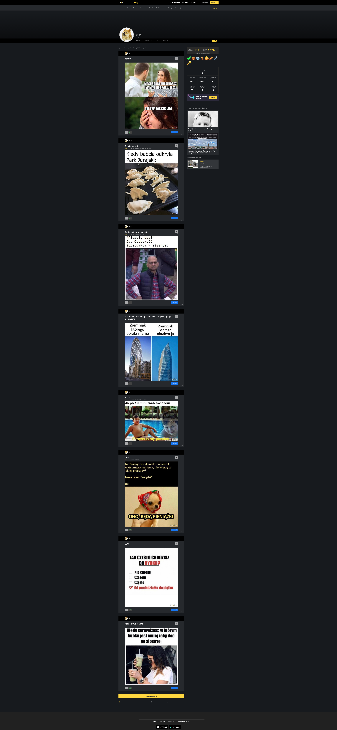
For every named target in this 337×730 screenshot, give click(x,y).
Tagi (157, 40)
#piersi (139, 234)
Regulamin (171, 721)
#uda (143, 234)
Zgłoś (182, 134)
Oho (127, 457)
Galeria (135, 8)
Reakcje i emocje (161, 8)
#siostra (136, 626)
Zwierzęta (121, 8)
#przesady (137, 459)
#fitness (145, 399)
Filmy (186, 3)
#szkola (140, 546)
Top (194, 3)
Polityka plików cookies (183, 721)
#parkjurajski (148, 148)
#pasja (141, 399)
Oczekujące (176, 3)
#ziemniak (137, 321)
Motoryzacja (178, 8)
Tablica (138, 40)
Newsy (170, 8)
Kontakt (155, 721)
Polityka (151, 8)
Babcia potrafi (131, 146)
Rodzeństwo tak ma (134, 624)
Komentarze (148, 48)
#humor (132, 60)
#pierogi (142, 148)
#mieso (136, 234)
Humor (128, 8)
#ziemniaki (142, 321)
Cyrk (127, 544)
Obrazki (132, 48)
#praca (136, 60)
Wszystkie (123, 48)
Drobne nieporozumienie (136, 232)
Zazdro (128, 59)
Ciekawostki (143, 8)
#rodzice (140, 60)
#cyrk (144, 546)
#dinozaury (137, 148)
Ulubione (165, 40)
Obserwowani (148, 40)
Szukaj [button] (215, 8)
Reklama (162, 721)
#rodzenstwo (142, 626)
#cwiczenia (137, 399)
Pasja (127, 397)
